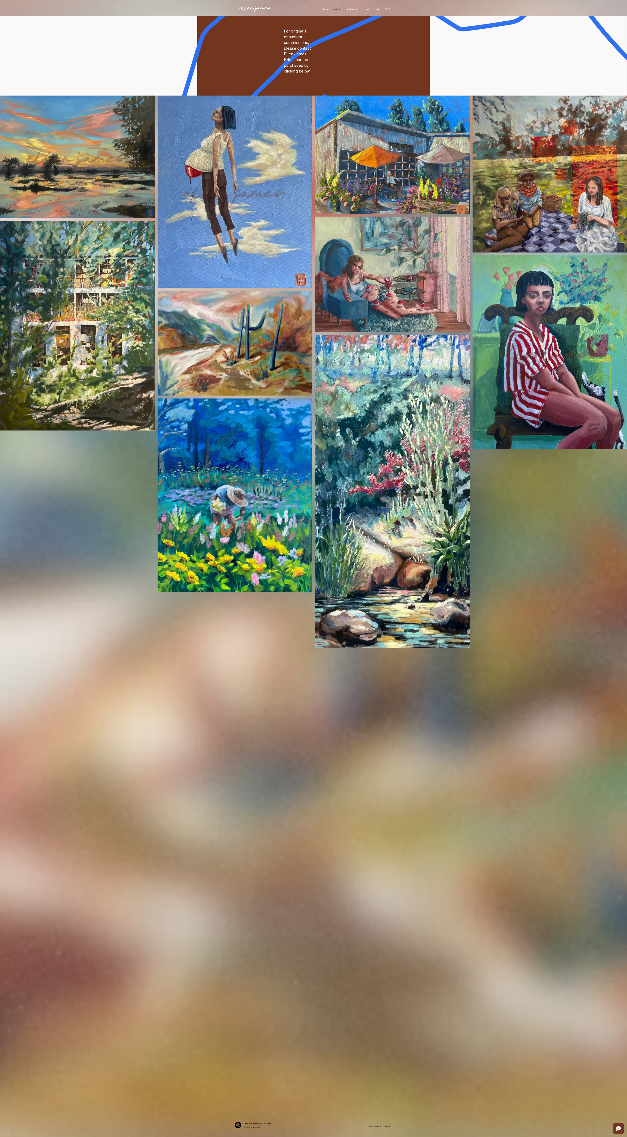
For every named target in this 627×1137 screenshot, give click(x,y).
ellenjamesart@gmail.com (257, 1123)
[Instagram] (238, 1125)
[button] (389, 9)
